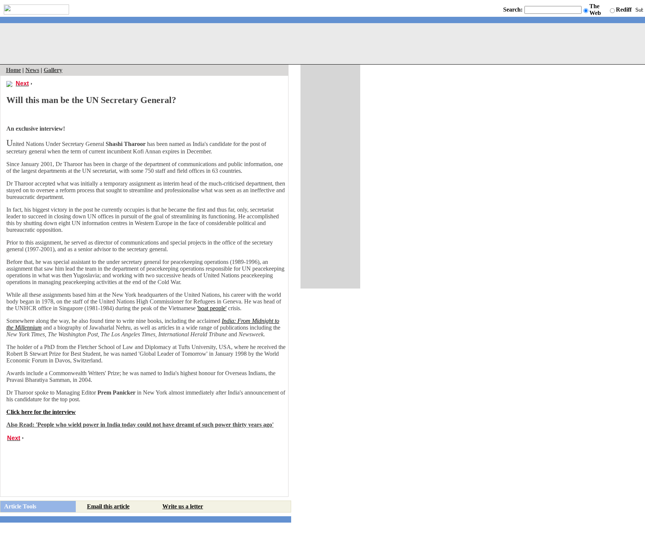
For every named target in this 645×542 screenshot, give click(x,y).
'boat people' (212, 308)
